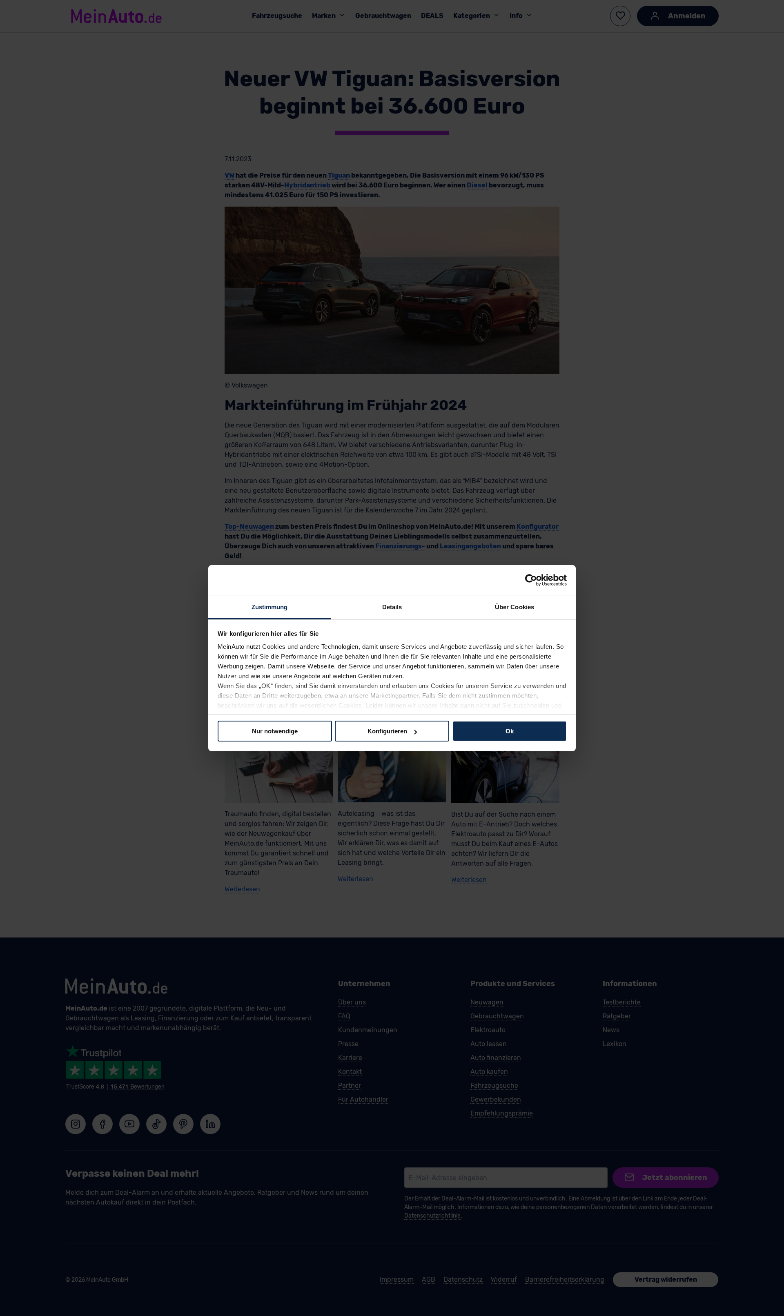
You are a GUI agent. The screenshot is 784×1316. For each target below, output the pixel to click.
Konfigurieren (387, 731)
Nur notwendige (275, 731)
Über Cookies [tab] (514, 606)
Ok (510, 731)
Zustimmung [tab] (270, 606)
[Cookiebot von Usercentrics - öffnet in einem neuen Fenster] (531, 580)
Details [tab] (392, 606)
